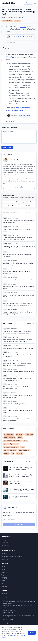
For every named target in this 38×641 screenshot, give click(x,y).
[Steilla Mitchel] (8, 36)
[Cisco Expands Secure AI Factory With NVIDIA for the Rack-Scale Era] (5, 468)
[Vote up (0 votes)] (2, 26)
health (22, 447)
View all (29, 323)
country (23, 26)
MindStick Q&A (8, 3)
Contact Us (4, 569)
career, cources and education (12, 441)
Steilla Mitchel (20, 37)
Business (4, 586)
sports (25, 441)
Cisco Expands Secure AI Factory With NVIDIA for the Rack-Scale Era (20, 468)
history (20, 437)
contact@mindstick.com (10, 623)
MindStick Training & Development (12, 556)
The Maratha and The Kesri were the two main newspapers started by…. (17, 379)
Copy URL (10, 206)
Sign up (28, 3)
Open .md (27, 206)
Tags (2, 575)
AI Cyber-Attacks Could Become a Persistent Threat (19, 497)
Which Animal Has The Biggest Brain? (14, 404)
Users (3, 580)
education (19, 453)
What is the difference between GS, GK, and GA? (18, 348)
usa (13, 453)
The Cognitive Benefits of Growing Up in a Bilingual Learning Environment (22, 475)
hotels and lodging (24, 450)
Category (4, 578)
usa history (19, 434)
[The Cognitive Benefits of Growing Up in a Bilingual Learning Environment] (5, 475)
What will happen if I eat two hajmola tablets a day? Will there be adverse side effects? (17, 340)
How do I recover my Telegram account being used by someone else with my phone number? (18, 332)
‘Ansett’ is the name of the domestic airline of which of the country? (19, 355)
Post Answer (7, 147)
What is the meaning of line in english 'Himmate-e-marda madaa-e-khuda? (19, 420)
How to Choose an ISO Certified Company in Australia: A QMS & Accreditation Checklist (21, 490)
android (6, 453)
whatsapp (17, 21)
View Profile (19, 187)
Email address (7, 515)
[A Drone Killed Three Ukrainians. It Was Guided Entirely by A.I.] (5, 482)
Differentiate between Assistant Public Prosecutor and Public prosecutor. (18, 387)
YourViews (4, 559)
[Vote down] (2, 32)
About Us (4, 566)
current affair (29, 434)
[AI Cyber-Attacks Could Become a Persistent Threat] (5, 497)
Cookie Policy (16, 635)
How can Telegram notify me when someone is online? (17, 411)
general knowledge (9, 437)
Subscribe (20, 524)
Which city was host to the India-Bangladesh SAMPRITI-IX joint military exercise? (17, 364)
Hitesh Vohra (26, 115)
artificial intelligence (10, 450)
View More (29, 213)
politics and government (11, 444)
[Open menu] (35, 3)
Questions (4, 543)
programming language (11, 447)
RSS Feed (4, 593)
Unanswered (5, 545)
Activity (3, 540)
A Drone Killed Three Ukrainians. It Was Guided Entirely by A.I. (21, 483)
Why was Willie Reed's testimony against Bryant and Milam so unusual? (18, 396)
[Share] (23, 17)
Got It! (32, 633)
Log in (19, 3)
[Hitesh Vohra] (8, 115)
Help (2, 583)
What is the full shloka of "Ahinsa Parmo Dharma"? (18, 372)
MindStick (4, 553)
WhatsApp (10, 57)
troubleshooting (7, 21)
